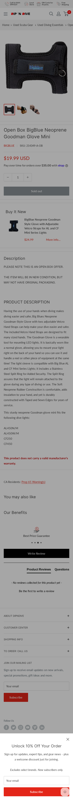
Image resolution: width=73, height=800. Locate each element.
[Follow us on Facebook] (6, 727)
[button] (36, 590)
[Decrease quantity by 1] (8, 177)
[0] (66, 14)
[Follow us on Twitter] (13, 727)
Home (5, 24)
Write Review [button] (36, 553)
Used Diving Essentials (50, 24)
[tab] (39, 570)
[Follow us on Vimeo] (34, 727)
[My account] (58, 14)
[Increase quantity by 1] (28, 177)
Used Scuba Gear (23, 24)
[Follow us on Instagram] (20, 727)
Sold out (36, 191)
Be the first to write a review (36, 591)
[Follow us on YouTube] (27, 727)
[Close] (67, 739)
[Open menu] (5, 14)
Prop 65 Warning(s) (33, 482)
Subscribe (36, 791)
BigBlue (9, 145)
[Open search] (51, 14)
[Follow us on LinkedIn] (42, 727)
